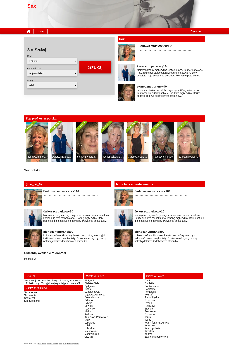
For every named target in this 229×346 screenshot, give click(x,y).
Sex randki (30, 295)
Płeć (29, 56)
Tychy (148, 320)
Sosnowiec (151, 311)
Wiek (30, 80)
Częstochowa (92, 291)
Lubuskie (89, 328)
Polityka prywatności (66, 343)
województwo (34, 68)
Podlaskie (150, 289)
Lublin (87, 325)
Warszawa (150, 325)
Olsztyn (88, 336)
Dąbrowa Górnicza (94, 294)
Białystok (89, 280)
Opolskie (149, 283)
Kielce (87, 311)
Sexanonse (30, 292)
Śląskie (149, 308)
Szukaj (40, 31)
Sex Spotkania (32, 301)
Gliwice (88, 306)
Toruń (148, 317)
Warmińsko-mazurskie (157, 322)
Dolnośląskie (91, 297)
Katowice (89, 308)
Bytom (87, 289)
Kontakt (76, 343)
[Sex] (28, 31)
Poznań (149, 294)
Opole (148, 280)
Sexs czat (29, 298)
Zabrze (148, 334)
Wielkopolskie (152, 328)
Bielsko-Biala (91, 283)
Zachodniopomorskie (156, 336)
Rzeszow (150, 300)
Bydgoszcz (90, 286)
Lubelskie (89, 322)
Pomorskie (150, 291)
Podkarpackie (152, 286)
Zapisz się (196, 31)
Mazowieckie (91, 334)
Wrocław (149, 331)
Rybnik (148, 303)
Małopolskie (91, 331)
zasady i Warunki (52, 343)
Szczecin (150, 314)
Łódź (87, 320)
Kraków (88, 314)
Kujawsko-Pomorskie (96, 317)
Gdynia (88, 303)
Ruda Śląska (152, 297)
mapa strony (42, 343)
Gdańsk (88, 300)
